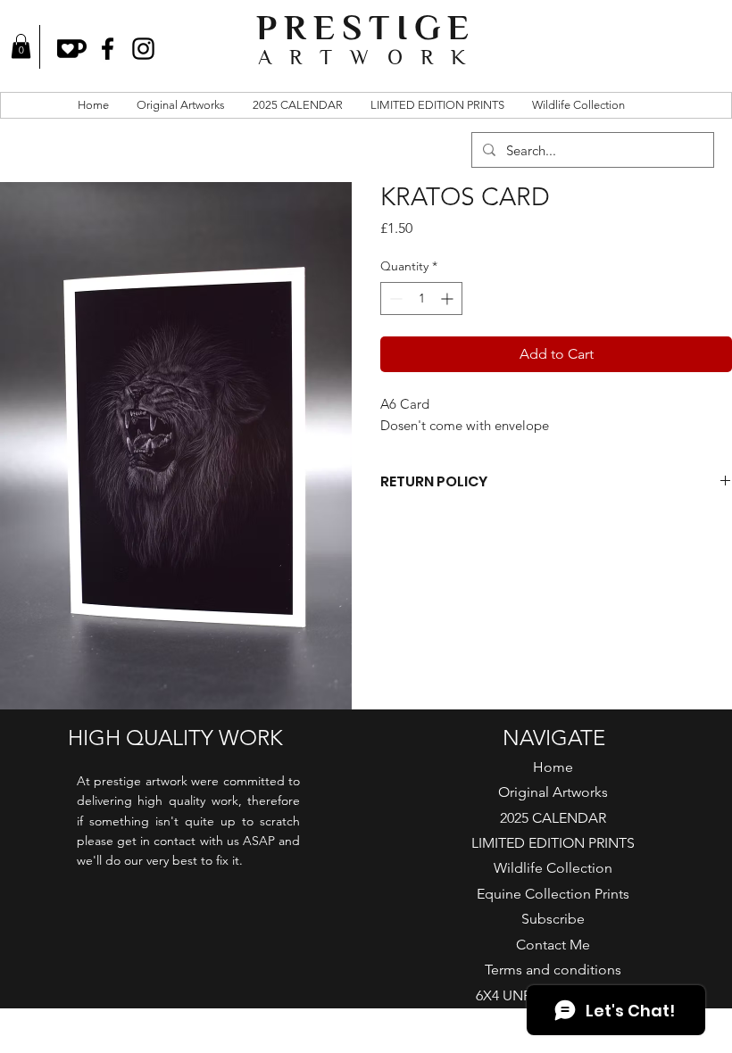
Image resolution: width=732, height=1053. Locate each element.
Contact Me (553, 944)
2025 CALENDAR (553, 817)
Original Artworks (553, 792)
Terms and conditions (553, 969)
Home (553, 767)
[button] (21, 46)
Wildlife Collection (553, 867)
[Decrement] (394, 298)
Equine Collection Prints (553, 893)
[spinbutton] (421, 298)
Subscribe (553, 918)
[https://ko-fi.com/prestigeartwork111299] (72, 48)
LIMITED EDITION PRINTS (553, 842)
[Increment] (448, 298)
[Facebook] (107, 48)
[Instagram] (143, 48)
